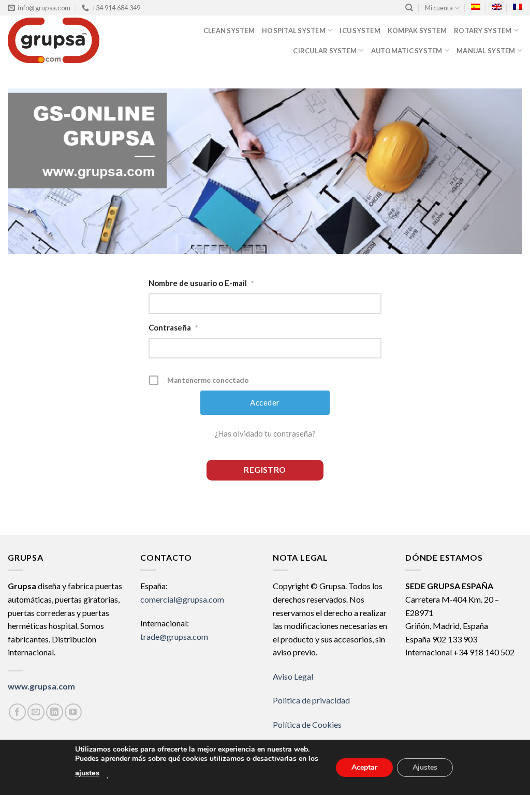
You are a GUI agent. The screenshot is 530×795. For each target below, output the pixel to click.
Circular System (325, 51)
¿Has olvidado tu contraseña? (265, 433)
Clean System (229, 30)
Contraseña (173, 327)
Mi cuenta (439, 8)
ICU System (360, 30)
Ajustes (425, 767)
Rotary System (482, 30)
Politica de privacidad (311, 700)
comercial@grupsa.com (182, 599)
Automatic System (407, 51)
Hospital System (294, 30)
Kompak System (417, 30)
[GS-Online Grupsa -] (70, 40)
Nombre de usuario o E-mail (201, 283)
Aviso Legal (293, 676)
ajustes (87, 773)
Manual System (486, 51)
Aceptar (364, 767)
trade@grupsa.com (174, 636)
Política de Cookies (307, 724)
